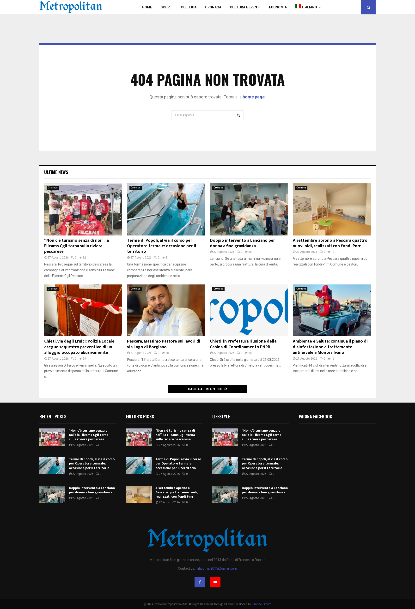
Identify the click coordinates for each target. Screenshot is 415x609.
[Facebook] (200, 582)
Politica (188, 7)
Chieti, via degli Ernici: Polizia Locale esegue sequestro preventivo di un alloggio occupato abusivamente (79, 347)
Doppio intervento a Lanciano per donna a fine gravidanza (242, 243)
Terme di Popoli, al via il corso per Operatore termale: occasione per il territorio (161, 246)
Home (147, 7)
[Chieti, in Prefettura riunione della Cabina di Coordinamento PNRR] (249, 310)
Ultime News (56, 172)
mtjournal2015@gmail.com (216, 568)
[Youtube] (215, 582)
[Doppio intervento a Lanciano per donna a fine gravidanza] (249, 209)
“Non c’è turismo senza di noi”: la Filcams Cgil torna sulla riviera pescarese (76, 246)
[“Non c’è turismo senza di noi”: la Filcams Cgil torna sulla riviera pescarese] (83, 209)
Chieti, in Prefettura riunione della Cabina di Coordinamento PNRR (243, 344)
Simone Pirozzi (262, 604)
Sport (166, 7)
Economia (278, 7)
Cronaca (213, 7)
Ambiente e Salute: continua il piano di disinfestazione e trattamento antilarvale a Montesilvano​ (330, 347)
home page (254, 96)
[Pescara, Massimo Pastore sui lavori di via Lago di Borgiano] (166, 310)
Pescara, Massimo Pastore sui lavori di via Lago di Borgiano (163, 344)
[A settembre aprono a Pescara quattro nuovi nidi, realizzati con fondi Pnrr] (332, 209)
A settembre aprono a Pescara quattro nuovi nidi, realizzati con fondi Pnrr (330, 243)
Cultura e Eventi (245, 7)
